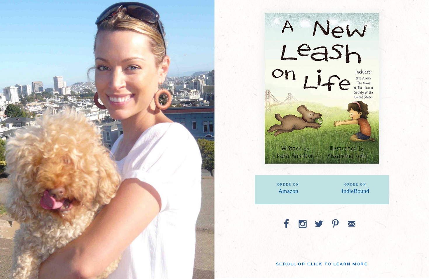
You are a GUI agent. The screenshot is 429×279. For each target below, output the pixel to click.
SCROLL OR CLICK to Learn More (321, 264)
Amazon (288, 188)
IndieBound (355, 188)
